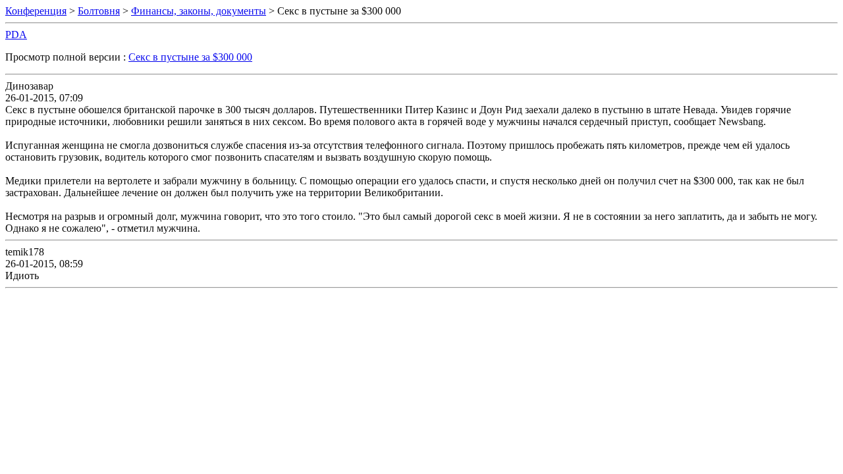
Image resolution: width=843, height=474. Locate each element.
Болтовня (99, 10)
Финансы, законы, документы (198, 10)
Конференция (36, 10)
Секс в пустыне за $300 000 (190, 57)
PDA (16, 34)
